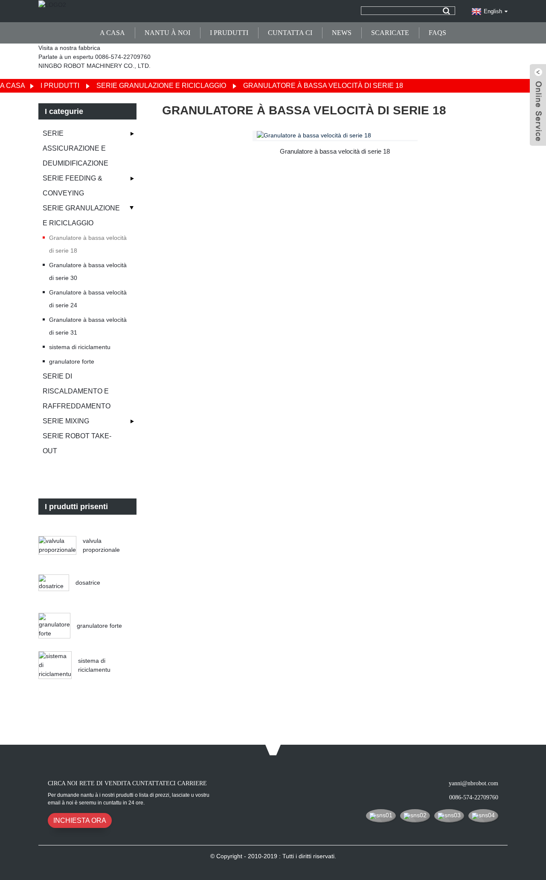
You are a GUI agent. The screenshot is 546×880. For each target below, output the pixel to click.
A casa (112, 32)
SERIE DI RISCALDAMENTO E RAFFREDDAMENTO (76, 391)
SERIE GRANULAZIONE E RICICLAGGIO (161, 85)
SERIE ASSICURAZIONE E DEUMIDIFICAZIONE (75, 148)
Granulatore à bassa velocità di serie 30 (88, 271)
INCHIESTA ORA (79, 820)
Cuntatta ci (290, 32)
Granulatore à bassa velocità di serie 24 (88, 299)
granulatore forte (71, 361)
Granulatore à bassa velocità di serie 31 (88, 326)
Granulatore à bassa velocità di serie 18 (323, 85)
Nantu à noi (167, 32)
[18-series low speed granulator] (337, 135)
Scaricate (390, 32)
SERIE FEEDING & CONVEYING (72, 186)
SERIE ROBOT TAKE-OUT (77, 443)
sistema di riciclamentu (79, 347)
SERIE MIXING (66, 421)
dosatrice (88, 582)
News (341, 32)
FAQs (437, 32)
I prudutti (229, 32)
